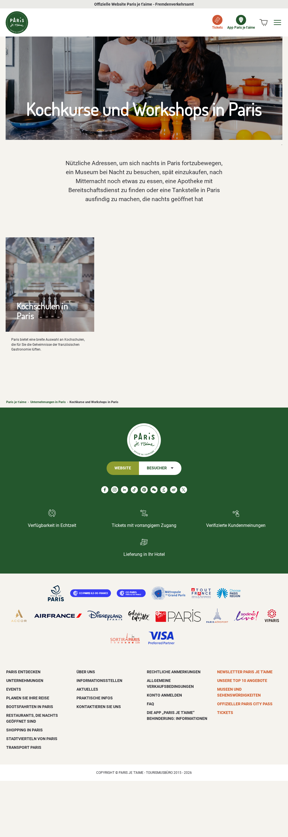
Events (13, 689)
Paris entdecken (23, 672)
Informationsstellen (99, 680)
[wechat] (154, 489)
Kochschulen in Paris (42, 310)
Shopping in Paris (24, 730)
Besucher (157, 468)
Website (122, 468)
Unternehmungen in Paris (48, 402)
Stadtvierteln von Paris (31, 738)
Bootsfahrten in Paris (29, 706)
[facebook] (104, 489)
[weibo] (173, 489)
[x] (183, 489)
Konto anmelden (164, 695)
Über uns (85, 672)
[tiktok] (134, 489)
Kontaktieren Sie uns (98, 706)
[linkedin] (124, 489)
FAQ (150, 704)
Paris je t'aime (16, 402)
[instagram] (114, 489)
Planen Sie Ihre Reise (27, 698)
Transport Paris (23, 747)
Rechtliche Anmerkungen (174, 672)
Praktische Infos (94, 698)
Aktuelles (87, 689)
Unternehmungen (24, 680)
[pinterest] (144, 489)
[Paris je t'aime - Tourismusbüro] (17, 22)
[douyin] (163, 489)
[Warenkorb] (263, 22)
